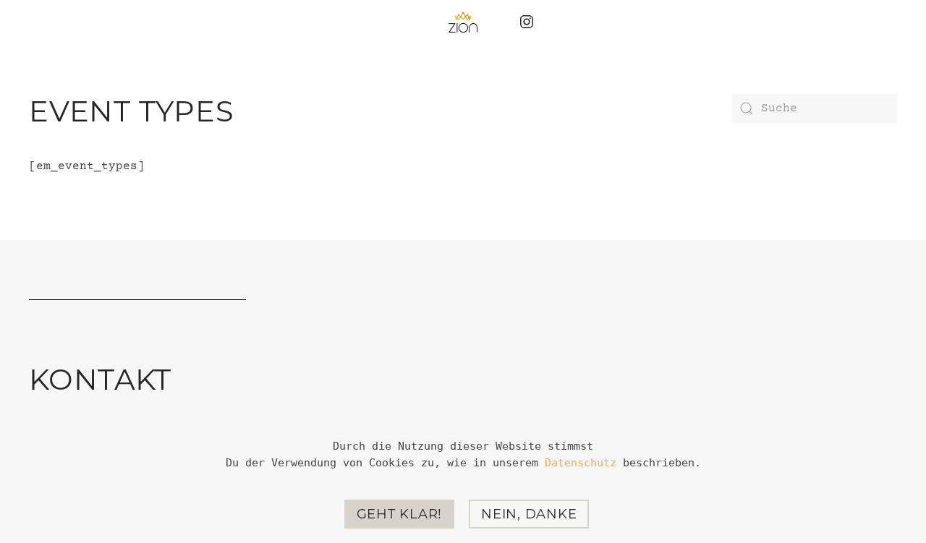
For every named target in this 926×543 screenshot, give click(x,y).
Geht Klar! (400, 514)
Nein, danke (529, 514)
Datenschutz (580, 462)
